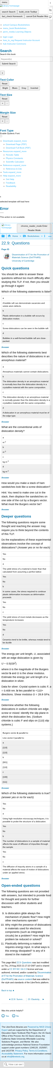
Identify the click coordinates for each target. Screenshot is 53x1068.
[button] (10, 183)
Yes (7, 1016)
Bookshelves (33, 236)
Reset (4, 83)
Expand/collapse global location (50, 235)
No (17, 1016)
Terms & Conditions (38, 1050)
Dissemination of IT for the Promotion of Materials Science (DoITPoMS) (26, 975)
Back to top (6, 990)
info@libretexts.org (15, 1056)
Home (15, 236)
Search (6, 1064)
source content (25, 979)
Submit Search (9, 63)
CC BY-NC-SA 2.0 (18, 969)
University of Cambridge (23, 261)
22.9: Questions (24, 962)
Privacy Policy (21, 1050)
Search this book (8, 54)
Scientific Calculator (15, 162)
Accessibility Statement (12, 1053)
